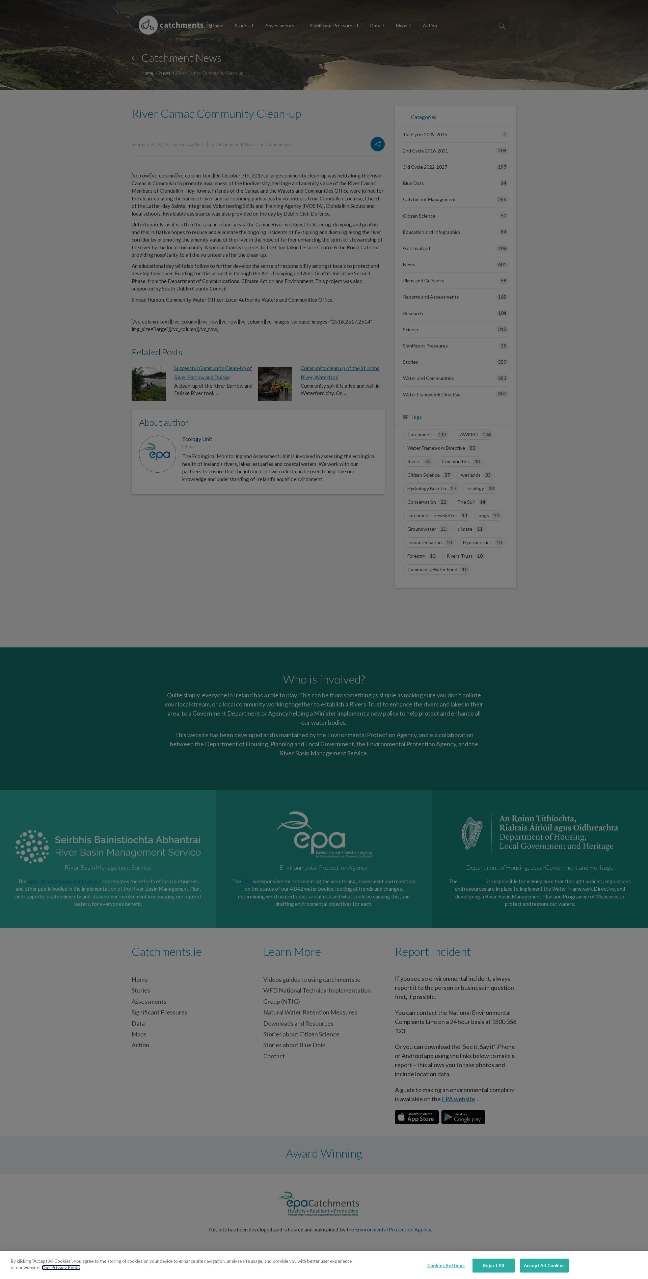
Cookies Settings (446, 1265)
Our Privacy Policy (61, 1267)
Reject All (493, 1265)
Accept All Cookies (544, 1265)
